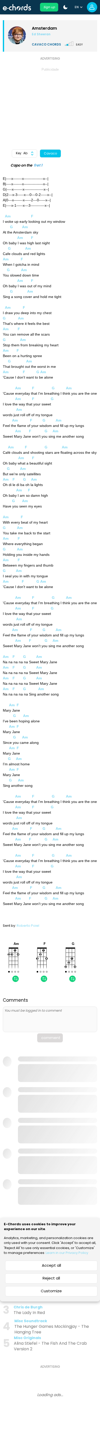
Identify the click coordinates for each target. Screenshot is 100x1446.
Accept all (51, 1265)
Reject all (51, 1278)
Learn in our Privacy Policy (67, 1252)
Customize (51, 1291)
